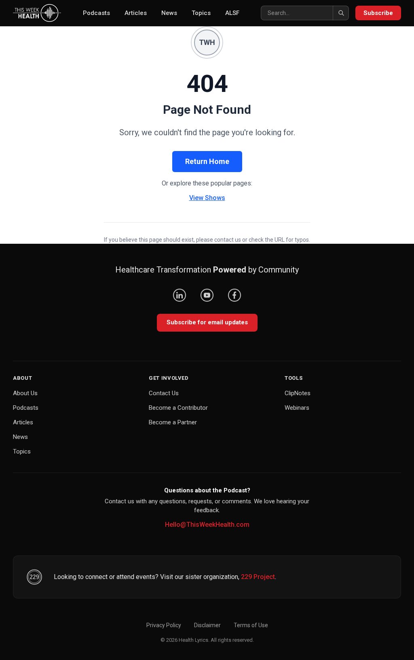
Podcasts (96, 13)
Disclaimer (207, 625)
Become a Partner (173, 422)
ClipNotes (297, 393)
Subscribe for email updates (207, 322)
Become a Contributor (178, 407)
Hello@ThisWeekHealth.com (207, 524)
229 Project (258, 577)
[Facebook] (234, 295)
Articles (136, 13)
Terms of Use (251, 625)
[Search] (341, 13)
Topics (201, 13)
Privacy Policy (163, 625)
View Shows (207, 198)
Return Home (207, 161)
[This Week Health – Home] (37, 13)
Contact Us (164, 393)
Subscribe (378, 13)
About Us (25, 393)
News (169, 13)
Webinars (297, 407)
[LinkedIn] (179, 295)
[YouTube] (207, 295)
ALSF (232, 13)
